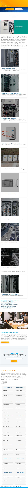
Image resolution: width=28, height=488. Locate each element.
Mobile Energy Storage (8, 458)
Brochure (3, 5)
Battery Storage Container (19, 435)
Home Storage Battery (18, 418)
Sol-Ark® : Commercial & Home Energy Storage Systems (10, 267)
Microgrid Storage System (6, 421)
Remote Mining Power (6, 404)
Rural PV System (18, 404)
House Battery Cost (18, 426)
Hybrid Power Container (6, 477)
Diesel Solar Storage (5, 480)
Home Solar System (18, 463)
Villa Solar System (20, 458)
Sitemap (16, 486)
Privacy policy (19, 486)
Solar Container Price (5, 454)
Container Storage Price (18, 440)
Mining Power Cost (5, 412)
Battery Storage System (6, 435)
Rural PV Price (17, 412)
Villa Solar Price (17, 468)
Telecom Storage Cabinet (19, 395)
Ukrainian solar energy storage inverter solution (6, 303)
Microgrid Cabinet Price (6, 426)
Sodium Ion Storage (20, 472)
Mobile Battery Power (5, 463)
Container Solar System (6, 449)
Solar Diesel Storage (8, 472)
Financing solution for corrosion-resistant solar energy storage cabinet (9, 304)
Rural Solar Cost (18, 409)
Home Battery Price (18, 423)
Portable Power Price (5, 468)
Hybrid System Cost (5, 482)
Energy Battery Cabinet (6, 432)
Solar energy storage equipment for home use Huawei (7, 301)
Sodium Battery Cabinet (18, 477)
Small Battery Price (18, 454)
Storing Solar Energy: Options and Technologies (8, 68)
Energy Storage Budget (6, 395)
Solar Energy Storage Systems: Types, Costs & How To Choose (11, 143)
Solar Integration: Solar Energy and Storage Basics (9, 118)
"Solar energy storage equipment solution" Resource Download (19, 27)
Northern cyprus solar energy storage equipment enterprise (8, 307)
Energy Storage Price (8, 387)
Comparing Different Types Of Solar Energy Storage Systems (10, 294)
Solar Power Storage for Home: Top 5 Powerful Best (9, 242)
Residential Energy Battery (19, 421)
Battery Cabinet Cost (5, 440)
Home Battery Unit (18, 449)
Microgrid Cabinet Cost (6, 423)
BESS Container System (18, 432)
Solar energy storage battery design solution (6, 308)
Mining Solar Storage (5, 409)
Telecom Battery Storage (19, 390)
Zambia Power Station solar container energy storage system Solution (9, 305)
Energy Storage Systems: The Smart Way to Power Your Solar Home (11, 93)
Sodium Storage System (19, 480)
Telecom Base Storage (20, 387)
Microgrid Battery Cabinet (6, 418)
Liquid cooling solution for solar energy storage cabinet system (8, 306)
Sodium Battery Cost (18, 482)
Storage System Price (5, 390)
